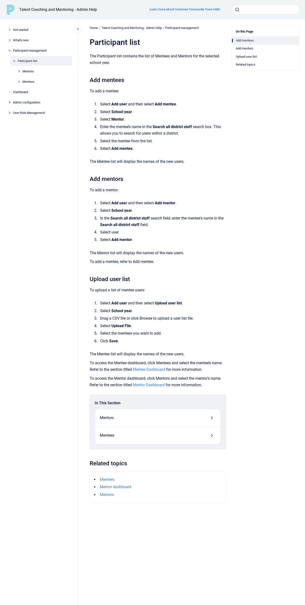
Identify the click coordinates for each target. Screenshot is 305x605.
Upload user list (246, 56)
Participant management (30, 50)
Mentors (28, 71)
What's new (21, 40)
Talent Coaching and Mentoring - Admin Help (58, 9)
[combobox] (265, 9)
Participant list (27, 61)
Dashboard (20, 92)
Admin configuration (26, 102)
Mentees (28, 81)
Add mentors (244, 48)
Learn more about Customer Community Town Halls (184, 9)
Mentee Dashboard (149, 369)
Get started (20, 30)
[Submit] (237, 10)
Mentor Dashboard (149, 385)
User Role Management (29, 113)
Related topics (245, 64)
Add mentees (245, 40)
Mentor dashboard (115, 487)
